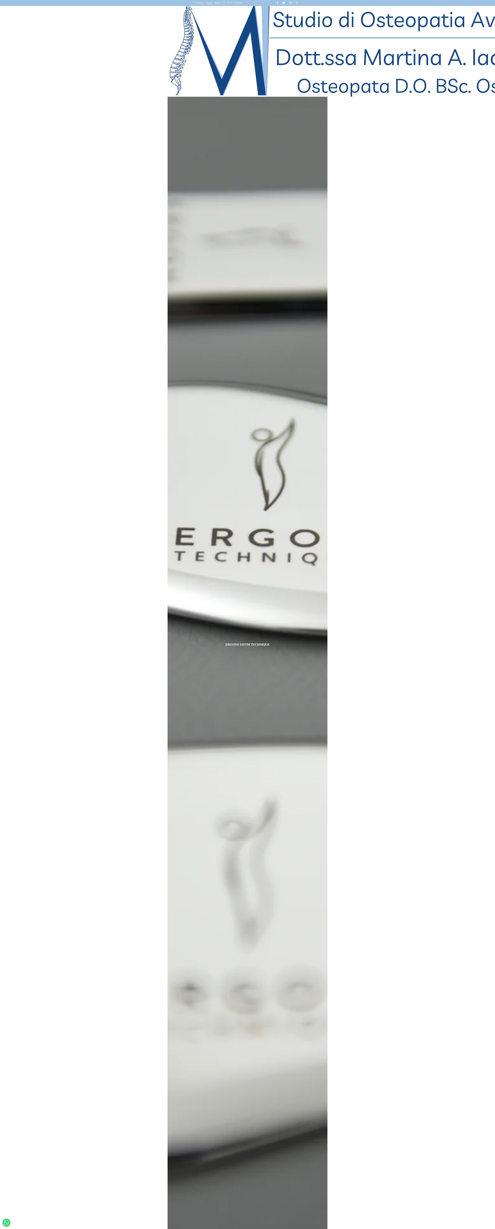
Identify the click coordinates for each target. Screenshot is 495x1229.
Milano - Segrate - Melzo (208, 3)
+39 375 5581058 (234, 3)
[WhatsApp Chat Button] (6, 1222)
